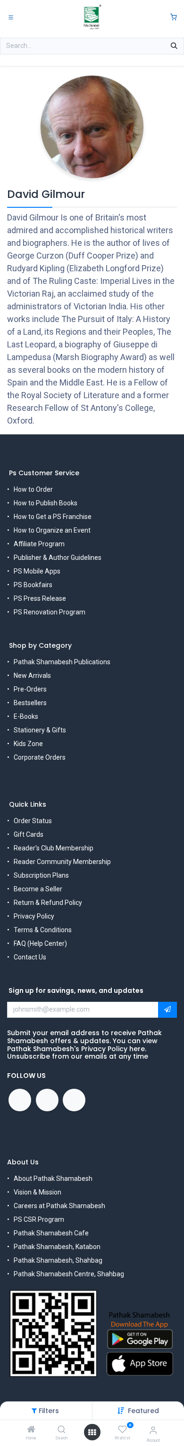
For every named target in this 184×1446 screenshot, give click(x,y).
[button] (143, 1410)
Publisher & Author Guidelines (57, 557)
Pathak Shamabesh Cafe (51, 1233)
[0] (173, 17)
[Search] (61, 1430)
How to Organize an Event (52, 530)
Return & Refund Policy (48, 902)
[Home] (31, 1430)
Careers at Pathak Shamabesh (59, 1206)
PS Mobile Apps (37, 571)
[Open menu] (92, 1432)
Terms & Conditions (43, 930)
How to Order (33, 489)
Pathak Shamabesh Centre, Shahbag (69, 1274)
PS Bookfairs (33, 585)
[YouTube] (47, 1100)
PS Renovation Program (49, 612)
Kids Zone (28, 743)
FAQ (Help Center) (40, 943)
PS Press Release (40, 598)
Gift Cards (28, 834)
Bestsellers (30, 703)
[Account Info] (153, 1430)
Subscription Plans (41, 875)
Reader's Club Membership (53, 848)
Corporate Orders (40, 757)
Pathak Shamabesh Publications (62, 662)
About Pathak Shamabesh (53, 1178)
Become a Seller (38, 889)
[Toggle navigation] (11, 17)
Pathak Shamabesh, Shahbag (58, 1260)
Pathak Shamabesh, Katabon (57, 1246)
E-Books (26, 716)
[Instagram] (74, 1100)
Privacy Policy (34, 916)
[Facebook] (19, 1100)
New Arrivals (32, 675)
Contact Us (30, 957)
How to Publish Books (45, 503)
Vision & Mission (37, 1192)
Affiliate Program (39, 544)
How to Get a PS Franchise (53, 516)
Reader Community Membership (62, 861)
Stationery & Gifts (40, 730)
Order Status (33, 821)
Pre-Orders (30, 689)
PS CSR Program (39, 1219)
